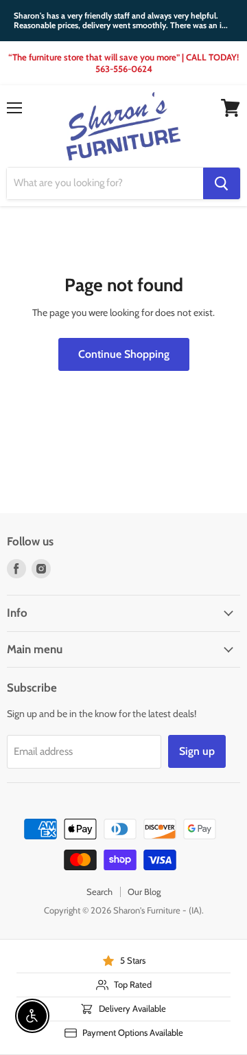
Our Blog (144, 891)
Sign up (197, 751)
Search (99, 891)
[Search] (221, 183)
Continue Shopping (123, 354)
